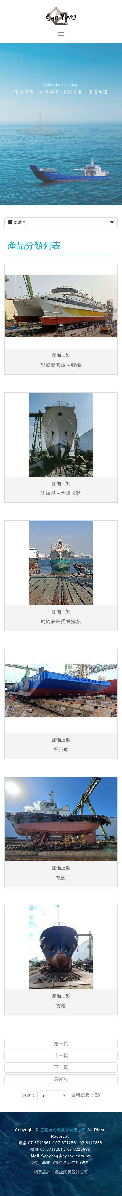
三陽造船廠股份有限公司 (61, 16)
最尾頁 (61, 1079)
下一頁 (61, 1067)
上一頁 (61, 1055)
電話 (22, 1143)
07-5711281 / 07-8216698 (65, 1149)
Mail (35, 1156)
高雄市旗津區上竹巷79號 (65, 1162)
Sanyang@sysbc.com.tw (65, 1156)
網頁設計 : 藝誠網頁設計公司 (61, 1172)
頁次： (29, 1095)
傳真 (34, 1149)
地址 (36, 1162)
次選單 (19, 222)
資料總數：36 (85, 1095)
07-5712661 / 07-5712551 (53, 1143)
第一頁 (61, 1043)
